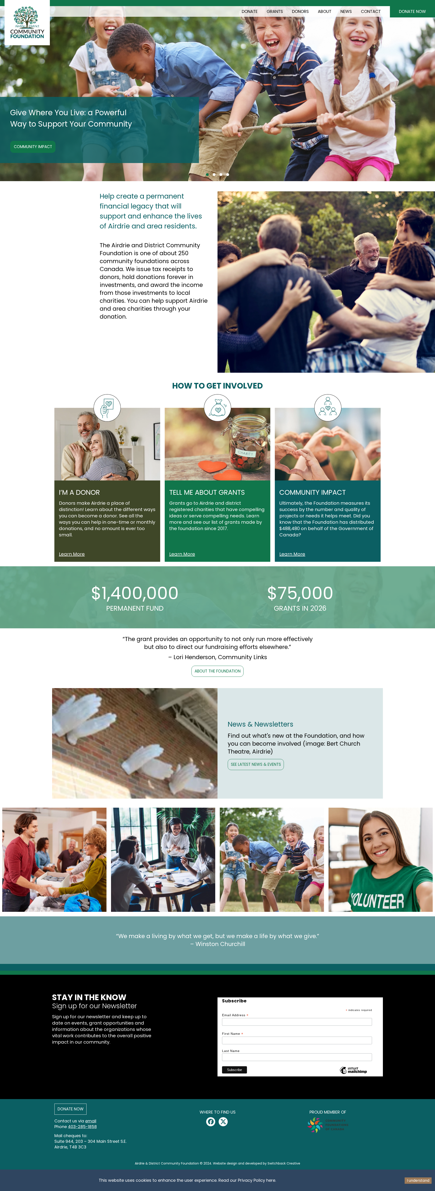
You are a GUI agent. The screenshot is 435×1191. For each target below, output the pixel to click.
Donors (300, 11)
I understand (418, 1180)
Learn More (72, 554)
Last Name (231, 1051)
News (346, 11)
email (90, 1121)
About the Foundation (218, 671)
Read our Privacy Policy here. (247, 1180)
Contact (371, 11)
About (324, 11)
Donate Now (412, 11)
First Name (232, 1034)
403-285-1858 (82, 1126)
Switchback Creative (284, 1163)
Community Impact (33, 146)
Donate (250, 11)
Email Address (235, 1015)
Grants (275, 11)
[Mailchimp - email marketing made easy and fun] (353, 1073)
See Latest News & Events (256, 764)
